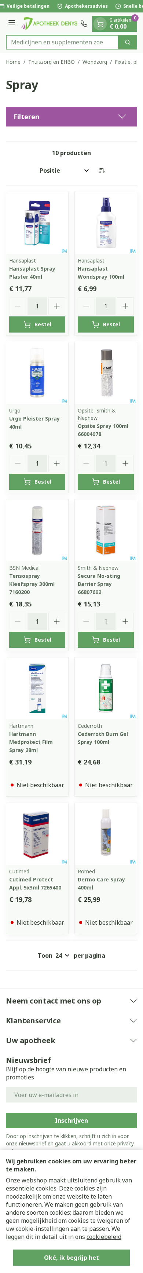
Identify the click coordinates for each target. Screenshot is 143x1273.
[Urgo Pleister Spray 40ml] (37, 373)
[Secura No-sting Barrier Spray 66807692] (106, 530)
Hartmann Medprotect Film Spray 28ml (31, 741)
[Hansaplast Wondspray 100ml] (106, 223)
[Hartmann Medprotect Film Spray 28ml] (37, 688)
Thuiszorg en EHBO (51, 61)
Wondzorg (94, 61)
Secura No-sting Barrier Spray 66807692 (99, 583)
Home (13, 61)
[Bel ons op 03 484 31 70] (84, 23)
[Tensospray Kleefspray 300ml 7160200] (37, 530)
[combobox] (62, 42)
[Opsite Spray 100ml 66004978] (106, 373)
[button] (71, 116)
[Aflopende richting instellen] (102, 170)
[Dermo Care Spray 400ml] (106, 834)
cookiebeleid (104, 1237)
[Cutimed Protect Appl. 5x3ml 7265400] (37, 834)
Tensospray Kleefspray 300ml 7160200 (32, 583)
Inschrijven (71, 1120)
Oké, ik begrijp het (71, 1258)
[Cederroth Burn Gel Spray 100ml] (106, 688)
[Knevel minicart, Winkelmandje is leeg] (100, 23)
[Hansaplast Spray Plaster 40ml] (37, 223)
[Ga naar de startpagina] (49, 23)
